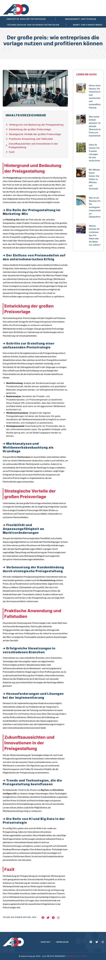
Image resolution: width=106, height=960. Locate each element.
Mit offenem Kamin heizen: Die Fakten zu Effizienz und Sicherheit (94, 179)
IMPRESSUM (72, 956)
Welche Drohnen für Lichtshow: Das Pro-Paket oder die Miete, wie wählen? (94, 235)
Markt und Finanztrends (87, 25)
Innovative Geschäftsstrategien (26, 19)
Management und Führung (80, 19)
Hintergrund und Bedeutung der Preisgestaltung (36, 124)
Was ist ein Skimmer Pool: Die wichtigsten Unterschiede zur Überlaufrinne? (95, 207)
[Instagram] (102, 942)
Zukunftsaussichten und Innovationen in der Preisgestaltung (33, 145)
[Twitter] (97, 942)
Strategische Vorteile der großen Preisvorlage (35, 134)
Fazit (11, 152)
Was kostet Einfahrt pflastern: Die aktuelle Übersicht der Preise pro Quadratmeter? (96, 126)
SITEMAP (83, 956)
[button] (42, 918)
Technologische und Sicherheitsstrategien (33, 25)
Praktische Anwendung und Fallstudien (31, 138)
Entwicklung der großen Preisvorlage (30, 129)
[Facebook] (91, 942)
